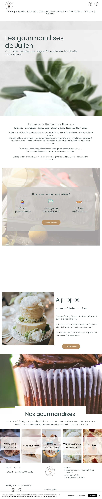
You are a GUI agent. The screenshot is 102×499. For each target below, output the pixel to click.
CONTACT (50, 14)
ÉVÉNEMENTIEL (75, 12)
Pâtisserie (18, 128)
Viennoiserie (30, 128)
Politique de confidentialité (49, 497)
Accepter (93, 496)
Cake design (44, 128)
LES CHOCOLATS (59, 12)
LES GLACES (45, 12)
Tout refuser (81, 496)
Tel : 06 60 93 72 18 (13, 467)
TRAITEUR (89, 12)
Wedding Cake (58, 128)
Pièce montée (72, 128)
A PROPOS (20, 12)
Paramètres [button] (70, 496)
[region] (29, 11)
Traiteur (84, 128)
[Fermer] (99, 495)
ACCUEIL (10, 12)
